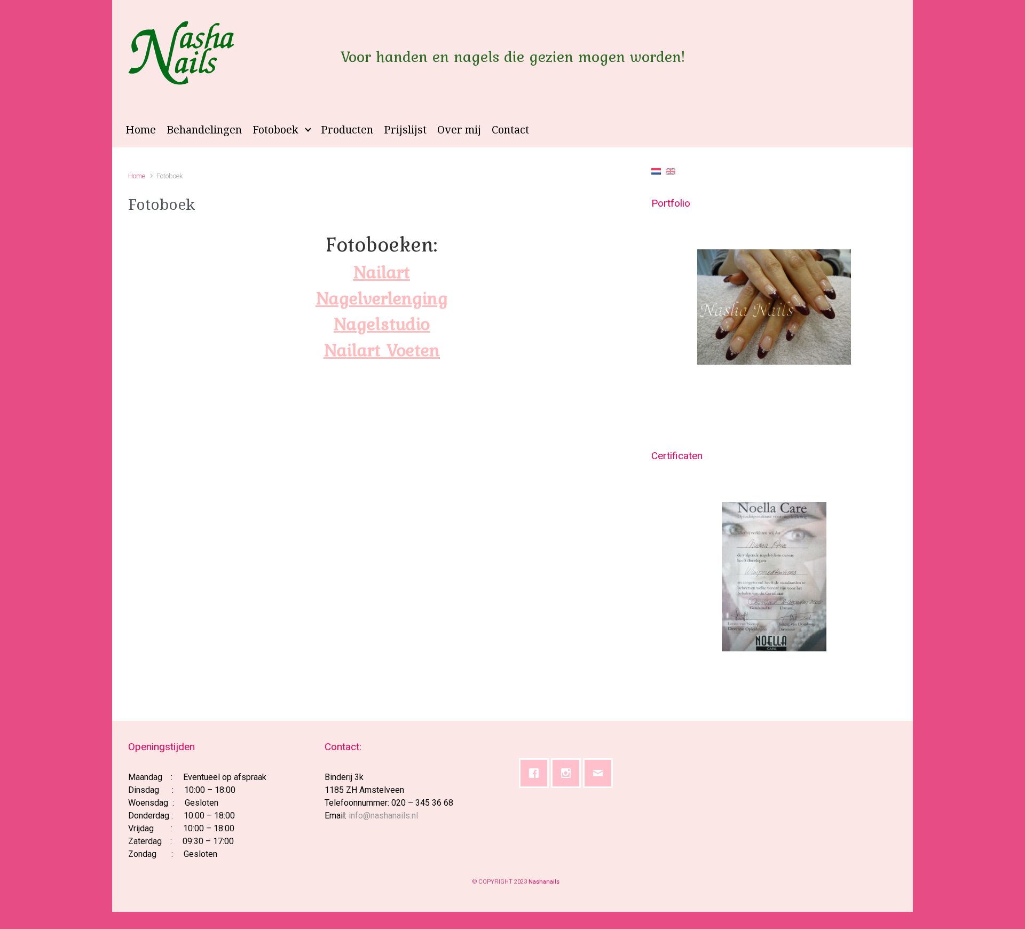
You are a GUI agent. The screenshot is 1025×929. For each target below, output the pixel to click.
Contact (510, 129)
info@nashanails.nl (383, 815)
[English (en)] (670, 170)
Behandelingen (204, 129)
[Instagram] (569, 773)
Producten (347, 129)
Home (140, 129)
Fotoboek (275, 129)
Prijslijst (405, 129)
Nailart (381, 271)
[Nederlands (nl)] (656, 170)
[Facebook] (537, 773)
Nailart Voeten (382, 349)
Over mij (459, 129)
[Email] (601, 773)
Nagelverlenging (382, 298)
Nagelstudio (382, 323)
